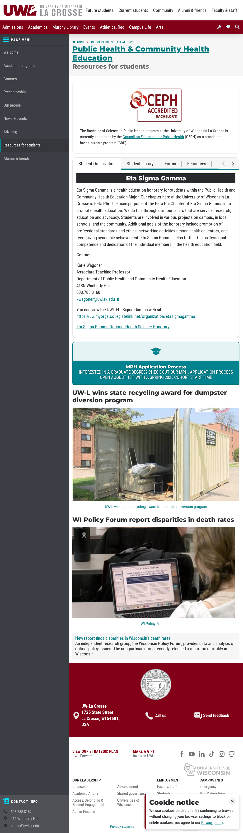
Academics (38, 27)
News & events (15, 118)
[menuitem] (13, 27)
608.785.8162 (21, 811)
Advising (10, 132)
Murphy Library (65, 27)
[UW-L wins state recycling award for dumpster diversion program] (155, 500)
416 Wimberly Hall (25, 818)
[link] (155, 363)
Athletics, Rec (112, 27)
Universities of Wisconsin (128, 802)
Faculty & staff (224, 10)
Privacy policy (212, 822)
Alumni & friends (192, 10)
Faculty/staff (167, 787)
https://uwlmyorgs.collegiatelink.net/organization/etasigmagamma (135, 316)
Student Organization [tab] (97, 163)
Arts (160, 27)
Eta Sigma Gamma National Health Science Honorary (122, 326)
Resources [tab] (196, 163)
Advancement (127, 787)
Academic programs (20, 65)
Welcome (11, 52)
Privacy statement (124, 826)
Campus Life (140, 27)
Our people (12, 105)
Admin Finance (83, 811)
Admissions (12, 27)
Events (89, 27)
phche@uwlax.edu (25, 826)
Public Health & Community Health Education (140, 53)
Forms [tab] (170, 163)
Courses (10, 79)
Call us (160, 715)
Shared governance (132, 793)
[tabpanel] (156, 254)
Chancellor (80, 787)
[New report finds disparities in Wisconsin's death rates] (153, 617)
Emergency (208, 787)
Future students (100, 10)
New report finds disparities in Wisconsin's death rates (123, 638)
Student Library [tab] (140, 163)
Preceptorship (15, 92)
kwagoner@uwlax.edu (95, 299)
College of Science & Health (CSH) (112, 42)
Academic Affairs (85, 793)
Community (163, 10)
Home (81, 42)
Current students (133, 10)
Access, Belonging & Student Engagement (88, 802)
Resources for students (22, 145)
